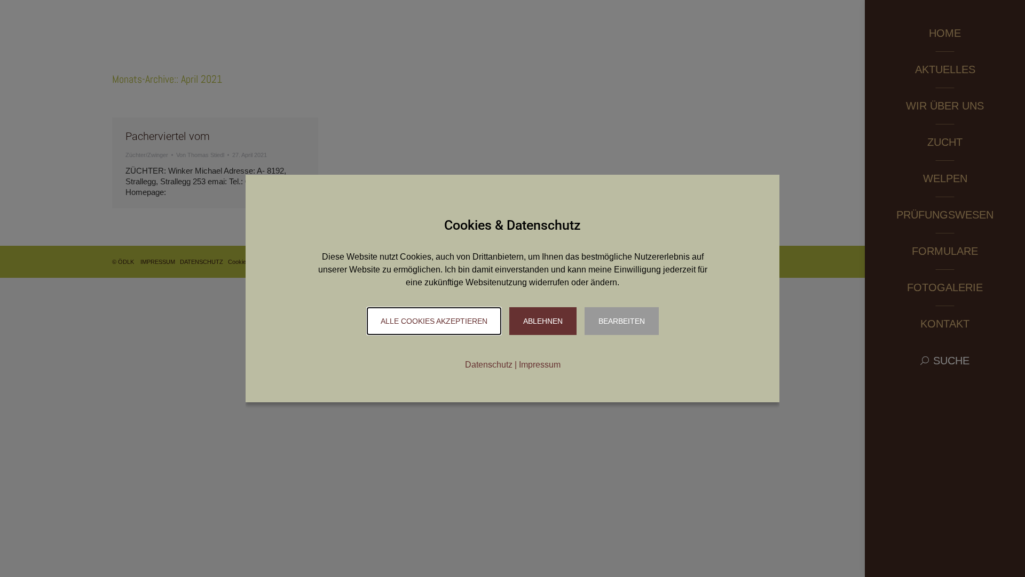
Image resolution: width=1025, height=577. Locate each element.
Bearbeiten (621, 321)
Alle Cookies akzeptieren (434, 321)
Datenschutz (488, 364)
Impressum (540, 364)
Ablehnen (543, 321)
